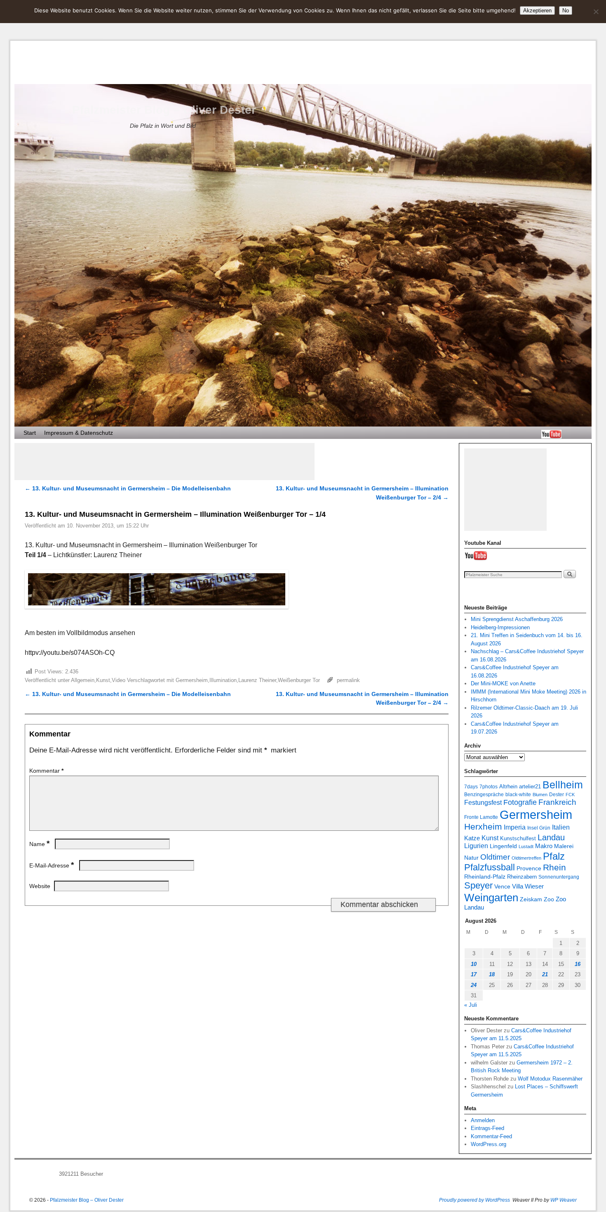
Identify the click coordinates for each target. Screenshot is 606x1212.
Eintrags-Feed (487, 1128)
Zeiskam (531, 899)
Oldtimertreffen (526, 858)
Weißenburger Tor (299, 680)
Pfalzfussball (489, 867)
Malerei (563, 846)
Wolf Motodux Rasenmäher (550, 1079)
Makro (543, 845)
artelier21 (530, 787)
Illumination (223, 680)
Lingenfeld (503, 846)
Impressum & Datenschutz (78, 432)
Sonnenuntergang (558, 876)
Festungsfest (483, 802)
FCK (570, 794)
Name (39, 844)
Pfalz (554, 856)
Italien (561, 827)
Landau (551, 837)
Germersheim (192, 680)
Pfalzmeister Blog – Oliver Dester (164, 109)
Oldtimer (495, 857)
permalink (348, 680)
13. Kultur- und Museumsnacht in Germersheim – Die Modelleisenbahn (128, 488)
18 (492, 974)
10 (474, 964)
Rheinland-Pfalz (484, 876)
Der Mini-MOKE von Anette (503, 683)
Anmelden (483, 1120)
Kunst (103, 680)
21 (545, 974)
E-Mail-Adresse (51, 865)
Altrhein (508, 787)
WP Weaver (563, 1200)
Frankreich (557, 802)
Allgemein (82, 680)
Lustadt (526, 846)
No (565, 10)
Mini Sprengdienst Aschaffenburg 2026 (517, 619)
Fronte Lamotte (481, 817)
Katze (472, 838)
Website (39, 886)
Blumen (540, 794)
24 (474, 985)
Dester (556, 794)
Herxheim (483, 827)
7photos (488, 786)
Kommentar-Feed (491, 1136)
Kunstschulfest (518, 839)
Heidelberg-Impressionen (500, 627)
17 (474, 974)
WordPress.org (488, 1144)
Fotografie (520, 802)
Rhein (554, 867)
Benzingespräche (484, 794)
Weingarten (491, 897)
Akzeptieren (537, 10)
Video (118, 680)
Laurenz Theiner (257, 680)
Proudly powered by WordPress (474, 1200)
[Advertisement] (164, 461)
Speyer (478, 885)
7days (471, 786)
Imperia (515, 827)
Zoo (549, 899)
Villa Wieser (528, 886)
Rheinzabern (522, 877)
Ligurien (476, 845)
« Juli (470, 1005)
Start (29, 432)
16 (577, 964)
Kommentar (46, 770)
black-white (518, 794)
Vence (502, 887)
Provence (529, 868)
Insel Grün (538, 827)
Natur (471, 858)
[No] (596, 11)
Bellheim (563, 784)
